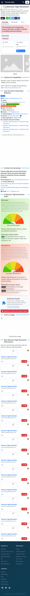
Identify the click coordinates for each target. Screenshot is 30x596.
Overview (5, 22)
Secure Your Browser (13, 307)
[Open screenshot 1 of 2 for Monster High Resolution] (12, 63)
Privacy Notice (5, 584)
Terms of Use (4, 581)
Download (14, 22)
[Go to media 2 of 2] (16, 74)
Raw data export (5, 563)
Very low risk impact (13, 104)
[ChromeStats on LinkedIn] (2, 587)
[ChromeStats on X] (9, 587)
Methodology (4, 574)
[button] (2, 2)
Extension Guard (5, 554)
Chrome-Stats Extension (7, 551)
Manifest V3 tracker (21, 556)
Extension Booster (5, 556)
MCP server (4, 561)
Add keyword (19, 563)
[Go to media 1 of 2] (14, 74)
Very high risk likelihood (8, 106)
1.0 (9, 102)
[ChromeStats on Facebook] (5, 587)
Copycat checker (20, 554)
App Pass (3, 549)
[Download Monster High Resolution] (22, 47)
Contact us (4, 579)
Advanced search (20, 551)
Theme (21, 9)
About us (3, 572)
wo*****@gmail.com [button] (13, 112)
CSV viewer (19, 559)
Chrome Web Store (13, 116)
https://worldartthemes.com (10, 9)
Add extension (19, 561)
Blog (2, 576)
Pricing (18, 549)
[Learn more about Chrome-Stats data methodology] (21, 116)
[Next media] (27, 63)
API (2, 559)
